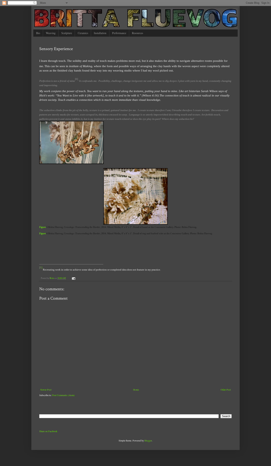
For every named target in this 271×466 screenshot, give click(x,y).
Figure (42, 227)
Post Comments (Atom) (63, 395)
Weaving (51, 33)
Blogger (148, 440)
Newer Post (45, 389)
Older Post (226, 389)
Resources (137, 33)
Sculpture (66, 33)
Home (136, 389)
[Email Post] (73, 278)
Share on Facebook (48, 431)
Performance (119, 33)
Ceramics (83, 33)
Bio (38, 33)
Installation (100, 33)
